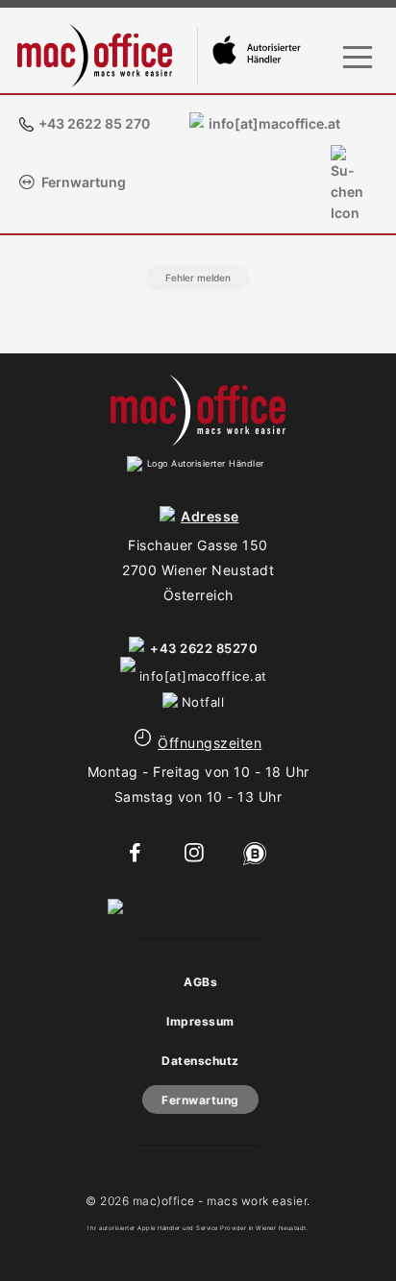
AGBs (200, 982)
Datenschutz (200, 1060)
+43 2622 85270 (204, 648)
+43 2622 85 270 (94, 123)
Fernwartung (83, 182)
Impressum (200, 1021)
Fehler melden (198, 277)
